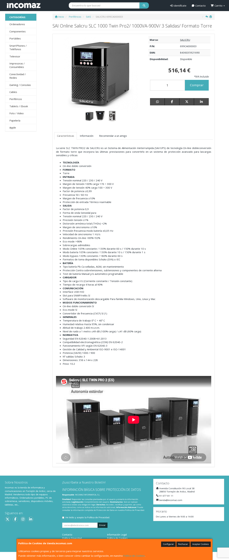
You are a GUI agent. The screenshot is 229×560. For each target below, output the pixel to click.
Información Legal (117, 534)
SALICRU (185, 39)
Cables (13, 92)
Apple (12, 127)
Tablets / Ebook (18, 106)
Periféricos (15, 99)
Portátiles (15, 38)
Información (86, 135)
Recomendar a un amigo (113, 135)
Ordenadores (17, 24)
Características (65, 135)
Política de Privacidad (134, 510)
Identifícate (179, 5)
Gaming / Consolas (20, 85)
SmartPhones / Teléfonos (18, 47)
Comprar (197, 85)
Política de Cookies (134, 555)
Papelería (14, 120)
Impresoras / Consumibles (17, 65)
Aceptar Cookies (200, 544)
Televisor (14, 56)
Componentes (17, 31)
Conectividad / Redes (17, 75)
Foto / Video (16, 113)
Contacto (200, 5)
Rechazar (183, 544)
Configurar (168, 544)
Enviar (102, 525)
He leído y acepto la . (88, 517)
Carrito (218, 5)
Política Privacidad (72, 538)
